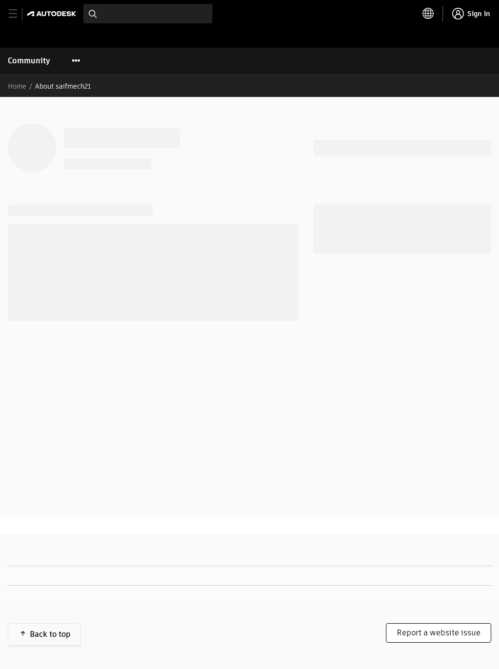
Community (29, 60)
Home (17, 86)
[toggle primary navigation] (18, 14)
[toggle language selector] (428, 13)
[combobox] (147, 13)
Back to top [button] (50, 634)
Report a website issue (438, 632)
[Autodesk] (52, 13)
